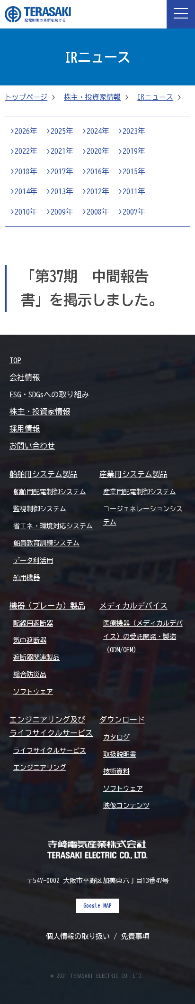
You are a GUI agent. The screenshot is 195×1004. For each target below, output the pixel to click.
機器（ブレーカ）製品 (47, 606)
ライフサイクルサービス (49, 750)
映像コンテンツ (126, 805)
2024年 (98, 131)
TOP (15, 360)
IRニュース (155, 97)
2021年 (62, 151)
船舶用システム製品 (43, 474)
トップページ (26, 97)
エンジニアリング (39, 767)
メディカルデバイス (133, 606)
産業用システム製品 (133, 474)
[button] (181, 14)
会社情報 (24, 377)
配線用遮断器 (33, 623)
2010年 (26, 212)
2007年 (134, 212)
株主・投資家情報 (92, 97)
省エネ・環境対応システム (53, 526)
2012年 (98, 191)
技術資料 (116, 771)
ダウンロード (122, 719)
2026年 (26, 131)
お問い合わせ (32, 446)
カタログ (116, 737)
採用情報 (24, 428)
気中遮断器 (29, 640)
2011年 (134, 191)
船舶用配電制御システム (49, 491)
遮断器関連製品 (36, 657)
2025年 (62, 131)
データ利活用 (33, 560)
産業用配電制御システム (139, 491)
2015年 (134, 171)
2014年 (26, 191)
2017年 (62, 171)
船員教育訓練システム (46, 543)
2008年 (98, 212)
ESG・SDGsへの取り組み (49, 394)
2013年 (62, 191)
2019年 (134, 151)
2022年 (26, 151)
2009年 (62, 212)
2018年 (26, 171)
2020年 (98, 151)
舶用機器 (26, 577)
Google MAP (97, 905)
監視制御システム (39, 509)
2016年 (98, 171)
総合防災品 (29, 674)
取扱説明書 (119, 754)
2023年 (134, 131)
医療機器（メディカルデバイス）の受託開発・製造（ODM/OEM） (143, 636)
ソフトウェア (33, 691)
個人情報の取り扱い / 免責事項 (98, 936)
